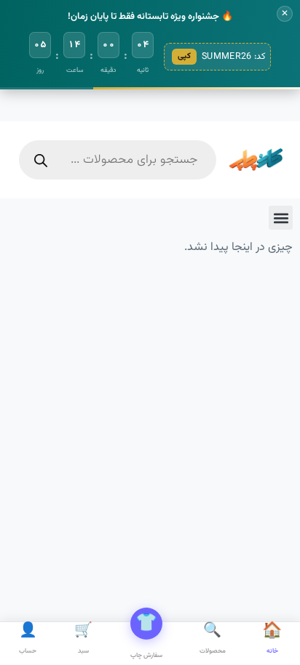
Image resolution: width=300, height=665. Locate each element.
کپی (184, 56)
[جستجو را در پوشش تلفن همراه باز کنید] (118, 160)
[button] (281, 218)
